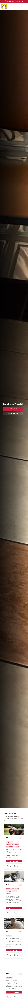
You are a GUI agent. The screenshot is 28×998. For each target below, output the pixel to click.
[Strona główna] (4, 6)
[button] (14, 829)
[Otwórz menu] (25, 6)
